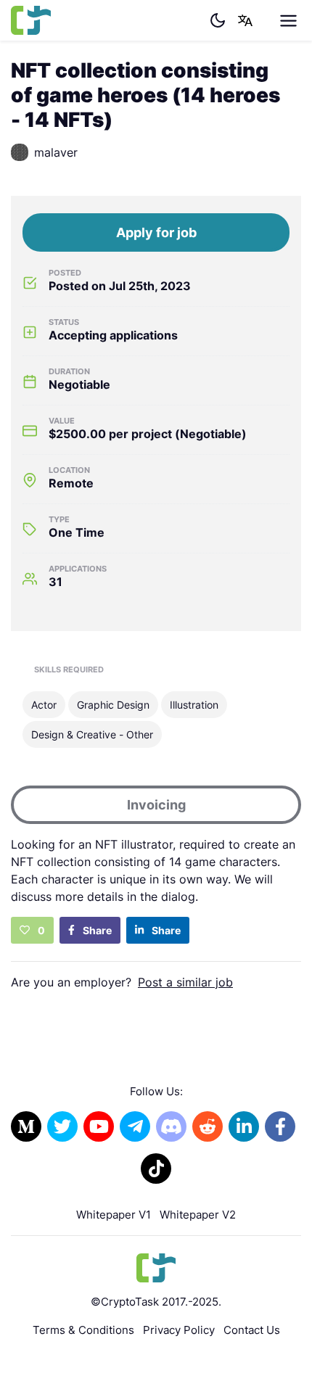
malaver (56, 152)
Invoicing (156, 804)
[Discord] (171, 1126)
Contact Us (251, 1330)
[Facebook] (280, 1126)
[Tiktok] (156, 1168)
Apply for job (156, 232)
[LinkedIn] (244, 1126)
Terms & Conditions (83, 1330)
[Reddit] (207, 1126)
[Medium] (26, 1126)
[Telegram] (135, 1126)
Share (96, 930)
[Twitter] (62, 1126)
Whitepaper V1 (113, 1214)
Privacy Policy (179, 1330)
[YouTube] (98, 1126)
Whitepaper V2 (198, 1214)
